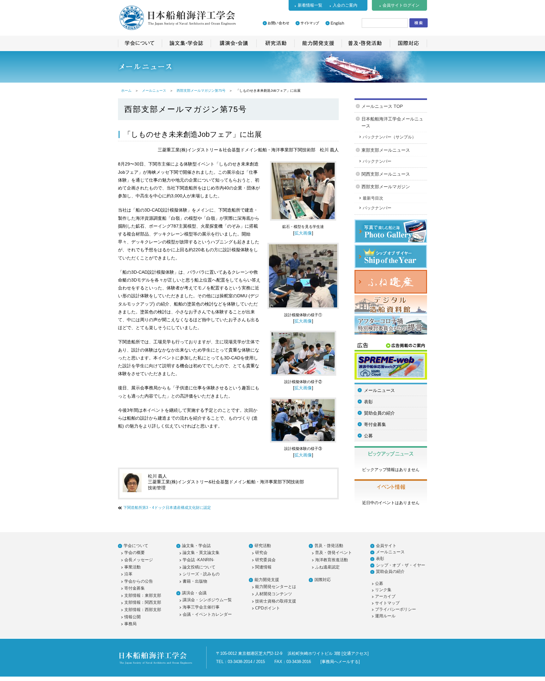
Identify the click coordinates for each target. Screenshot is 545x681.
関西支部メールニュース (385, 174)
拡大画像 (303, 233)
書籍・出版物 (195, 581)
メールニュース (154, 90)
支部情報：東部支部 (142, 595)
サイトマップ (387, 603)
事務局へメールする (340, 661)
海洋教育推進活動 (331, 559)
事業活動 (132, 567)
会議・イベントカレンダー (207, 614)
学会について (136, 545)
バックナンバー (377, 161)
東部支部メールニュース (385, 150)
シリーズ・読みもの (201, 574)
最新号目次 (373, 198)
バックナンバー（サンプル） (389, 137)
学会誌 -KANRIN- (198, 559)
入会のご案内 (345, 5)
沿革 (128, 574)
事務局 (130, 623)
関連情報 (263, 567)
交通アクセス (355, 653)
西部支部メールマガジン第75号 (201, 90)
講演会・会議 (194, 593)
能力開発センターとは (275, 586)
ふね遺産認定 (327, 567)
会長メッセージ (138, 559)
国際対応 (322, 579)
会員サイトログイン (401, 5)
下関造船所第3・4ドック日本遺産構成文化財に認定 (167, 507)
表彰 (368, 401)
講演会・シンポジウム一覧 (207, 599)
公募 (368, 435)
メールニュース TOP (382, 106)
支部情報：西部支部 (142, 609)
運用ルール (385, 616)
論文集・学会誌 (196, 545)
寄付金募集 (375, 424)
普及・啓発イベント (333, 552)
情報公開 (132, 616)
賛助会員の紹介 (379, 413)
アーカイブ (385, 596)
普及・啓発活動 (328, 545)
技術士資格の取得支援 (275, 601)
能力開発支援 (267, 579)
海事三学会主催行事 (201, 607)
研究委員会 (265, 559)
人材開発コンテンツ (273, 593)
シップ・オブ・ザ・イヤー (400, 565)
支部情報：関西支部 (142, 602)
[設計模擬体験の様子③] (303, 444)
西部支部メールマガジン (385, 186)
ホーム (126, 90)
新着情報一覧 (310, 5)
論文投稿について (199, 567)
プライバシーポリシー (395, 609)
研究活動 (263, 545)
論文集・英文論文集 (201, 552)
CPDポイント (267, 608)
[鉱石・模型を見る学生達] (303, 222)
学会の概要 (134, 552)
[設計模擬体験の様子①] (303, 310)
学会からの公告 (138, 581)
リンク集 (383, 589)
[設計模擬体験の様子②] (303, 377)
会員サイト (386, 545)
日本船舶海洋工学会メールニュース (392, 122)
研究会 (261, 552)
